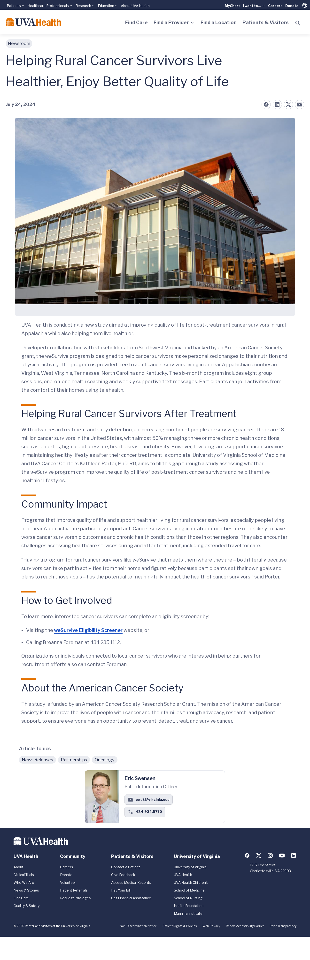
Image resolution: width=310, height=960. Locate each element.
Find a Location (219, 22)
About (18, 867)
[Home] (33, 22)
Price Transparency (283, 926)
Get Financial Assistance (131, 898)
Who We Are (24, 882)
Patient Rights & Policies (180, 926)
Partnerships (74, 759)
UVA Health (183, 875)
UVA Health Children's (191, 882)
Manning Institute (188, 913)
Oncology (105, 759)
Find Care (136, 22)
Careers (275, 6)
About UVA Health (135, 6)
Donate (291, 6)
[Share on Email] (299, 104)
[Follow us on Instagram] (270, 855)
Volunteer (68, 882)
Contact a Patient (125, 867)
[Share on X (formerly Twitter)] (288, 104)
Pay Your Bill (121, 890)
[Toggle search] (297, 23)
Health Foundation (188, 906)
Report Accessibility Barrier (245, 926)
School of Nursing (188, 898)
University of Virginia (190, 867)
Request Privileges (75, 898)
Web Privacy (211, 926)
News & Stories (26, 890)
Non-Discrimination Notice (138, 926)
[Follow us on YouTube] (282, 855)
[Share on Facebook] (266, 104)
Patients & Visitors (265, 22)
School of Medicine (189, 890)
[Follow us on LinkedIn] (293, 855)
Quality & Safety (26, 906)
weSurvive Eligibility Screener (88, 630)
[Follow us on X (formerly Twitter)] (259, 855)
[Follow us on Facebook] (247, 855)
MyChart (232, 6)
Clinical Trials (24, 875)
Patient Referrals (74, 890)
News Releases (37, 759)
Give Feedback (123, 875)
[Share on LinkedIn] (277, 104)
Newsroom (19, 43)
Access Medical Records (131, 882)
